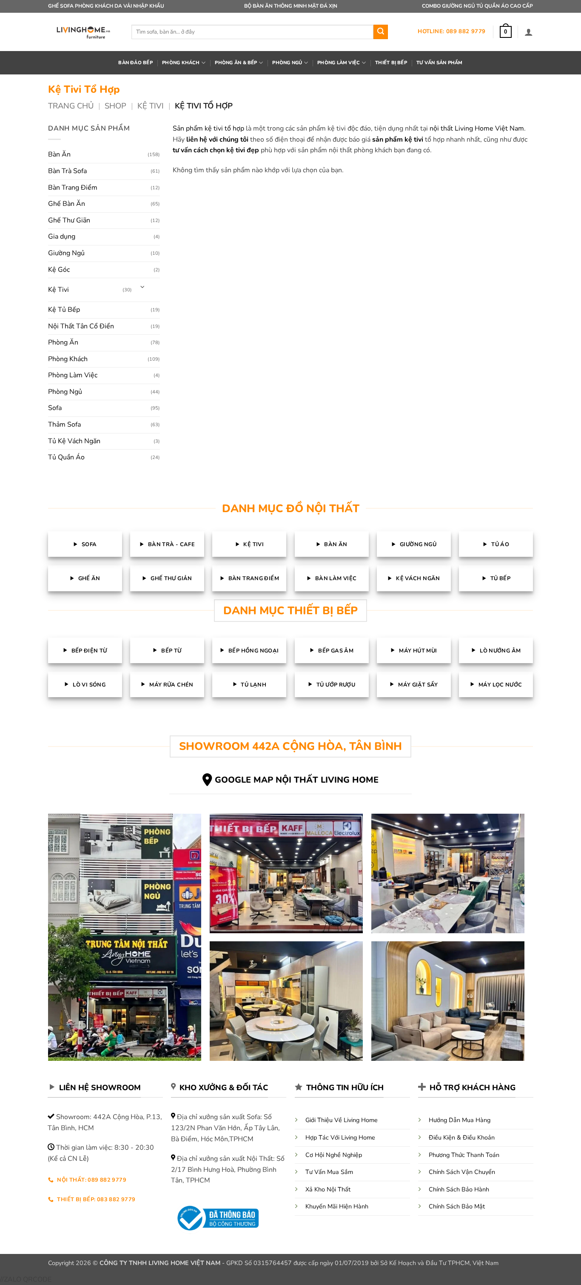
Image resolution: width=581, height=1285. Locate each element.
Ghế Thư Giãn (69, 220)
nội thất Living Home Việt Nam (477, 128)
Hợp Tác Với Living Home (340, 1137)
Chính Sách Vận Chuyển (462, 1172)
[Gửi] (380, 32)
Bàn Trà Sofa (67, 171)
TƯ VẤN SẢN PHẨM (439, 63)
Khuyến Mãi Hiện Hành (336, 1206)
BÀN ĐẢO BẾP (135, 63)
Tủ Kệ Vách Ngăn (74, 441)
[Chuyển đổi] (142, 286)
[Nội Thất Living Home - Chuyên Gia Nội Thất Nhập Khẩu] (83, 32)
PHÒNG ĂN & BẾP (236, 63)
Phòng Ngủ (65, 391)
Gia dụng (61, 236)
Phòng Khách (68, 359)
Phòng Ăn (63, 342)
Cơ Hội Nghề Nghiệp (333, 1155)
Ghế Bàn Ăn (66, 203)
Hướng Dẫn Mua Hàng (459, 1120)
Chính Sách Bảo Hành (459, 1189)
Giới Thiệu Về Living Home (341, 1120)
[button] (506, 32)
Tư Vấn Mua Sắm (329, 1172)
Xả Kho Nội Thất (327, 1189)
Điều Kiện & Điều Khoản (462, 1137)
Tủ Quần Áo (66, 457)
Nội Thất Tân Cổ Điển (81, 326)
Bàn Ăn (59, 154)
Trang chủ (71, 105)
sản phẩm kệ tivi (397, 139)
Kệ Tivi (150, 105)
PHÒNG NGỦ (287, 63)
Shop (115, 105)
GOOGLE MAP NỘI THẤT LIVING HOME (297, 780)
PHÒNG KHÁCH (180, 63)
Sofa (55, 408)
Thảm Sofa (64, 424)
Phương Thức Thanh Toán (464, 1155)
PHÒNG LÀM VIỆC (338, 63)
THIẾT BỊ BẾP (391, 63)
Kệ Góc (59, 269)
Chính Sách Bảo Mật (457, 1206)
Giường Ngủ (66, 253)
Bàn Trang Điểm (72, 187)
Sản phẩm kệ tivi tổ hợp (208, 128)
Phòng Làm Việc (72, 375)
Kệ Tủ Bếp (64, 309)
